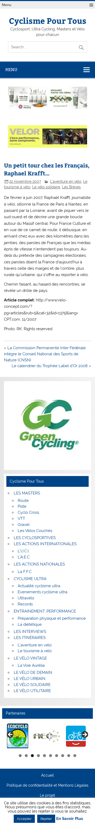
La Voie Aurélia (31, 665)
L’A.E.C (24, 557)
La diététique (30, 624)
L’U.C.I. (24, 551)
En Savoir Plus (69, 819)
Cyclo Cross (28, 512)
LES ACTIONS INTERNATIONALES (45, 544)
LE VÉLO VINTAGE (30, 658)
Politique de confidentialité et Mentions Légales (47, 785)
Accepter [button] (24, 819)
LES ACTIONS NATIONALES (39, 564)
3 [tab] (32, 755)
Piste (22, 506)
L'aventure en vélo (65, 181)
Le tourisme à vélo (35, 650)
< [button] (11, 735)
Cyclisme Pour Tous (47, 20)
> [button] (84, 735)
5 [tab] (44, 755)
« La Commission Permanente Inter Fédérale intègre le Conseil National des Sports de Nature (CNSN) (45, 354)
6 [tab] (50, 755)
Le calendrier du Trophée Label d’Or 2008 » (51, 365)
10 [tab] (75, 755)
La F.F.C (25, 571)
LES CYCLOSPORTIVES (35, 537)
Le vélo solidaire (46, 187)
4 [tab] (38, 755)
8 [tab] (62, 755)
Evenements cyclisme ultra (42, 592)
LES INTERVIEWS (30, 631)
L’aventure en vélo (35, 645)
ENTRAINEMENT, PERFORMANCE (45, 611)
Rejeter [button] (46, 819)
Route (23, 500)
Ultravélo (26, 598)
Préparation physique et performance (52, 618)
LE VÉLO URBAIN (29, 678)
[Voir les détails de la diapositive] (18, 736)
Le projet (47, 795)
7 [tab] (56, 755)
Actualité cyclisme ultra (39, 586)
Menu (6, 5)
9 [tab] (68, 755)
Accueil (47, 775)
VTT (21, 518)
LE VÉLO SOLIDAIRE (32, 684)
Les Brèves (71, 187)
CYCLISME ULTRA (30, 578)
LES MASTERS (27, 493)
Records (25, 604)
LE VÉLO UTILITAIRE (32, 690)
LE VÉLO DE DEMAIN (33, 672)
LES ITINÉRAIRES (30, 637)
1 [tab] (20, 755)
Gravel (24, 524)
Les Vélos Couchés (35, 530)
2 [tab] (26, 755)
